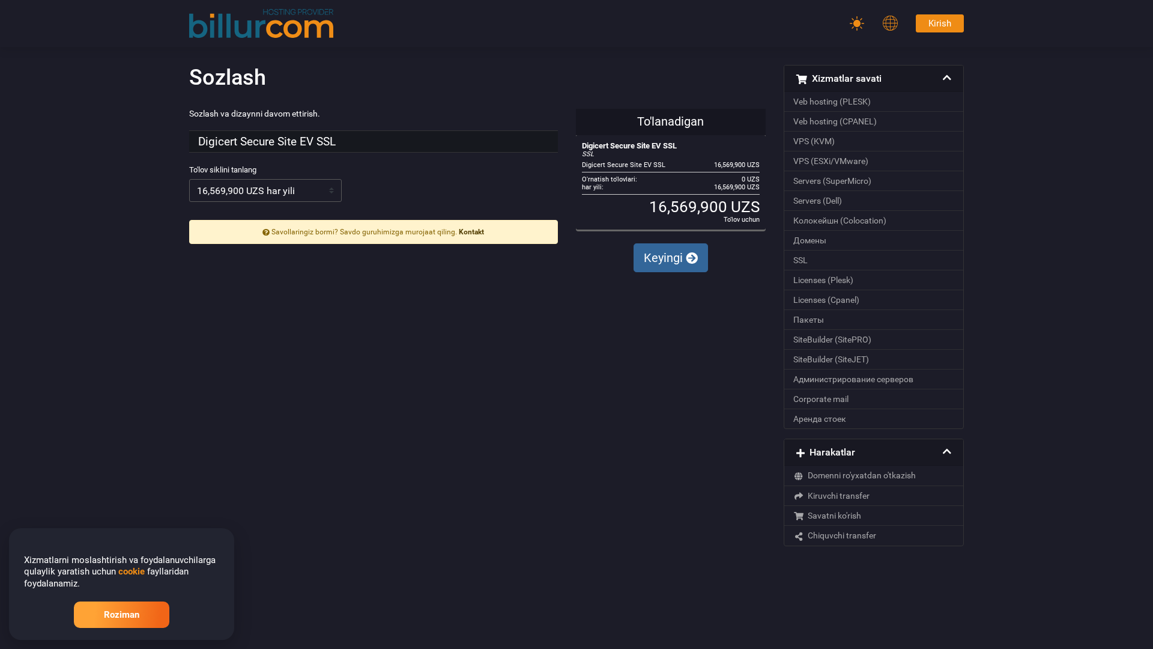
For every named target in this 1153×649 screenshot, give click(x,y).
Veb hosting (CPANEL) (835, 121)
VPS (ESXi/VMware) (830, 161)
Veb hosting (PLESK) (832, 101)
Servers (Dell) (817, 201)
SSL (800, 260)
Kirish (939, 23)
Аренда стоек (819, 419)
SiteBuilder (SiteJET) (831, 359)
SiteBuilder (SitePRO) (832, 339)
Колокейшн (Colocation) (839, 220)
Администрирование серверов (853, 379)
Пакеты (808, 319)
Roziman (121, 614)
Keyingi (665, 258)
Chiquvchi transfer (840, 535)
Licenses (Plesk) (823, 280)
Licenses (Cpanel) (826, 300)
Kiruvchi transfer (837, 496)
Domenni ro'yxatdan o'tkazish (860, 475)
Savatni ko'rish (832, 515)
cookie (131, 571)
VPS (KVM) (814, 141)
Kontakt (471, 232)
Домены (809, 240)
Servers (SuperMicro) (832, 181)
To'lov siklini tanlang (222, 169)
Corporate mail (821, 399)
